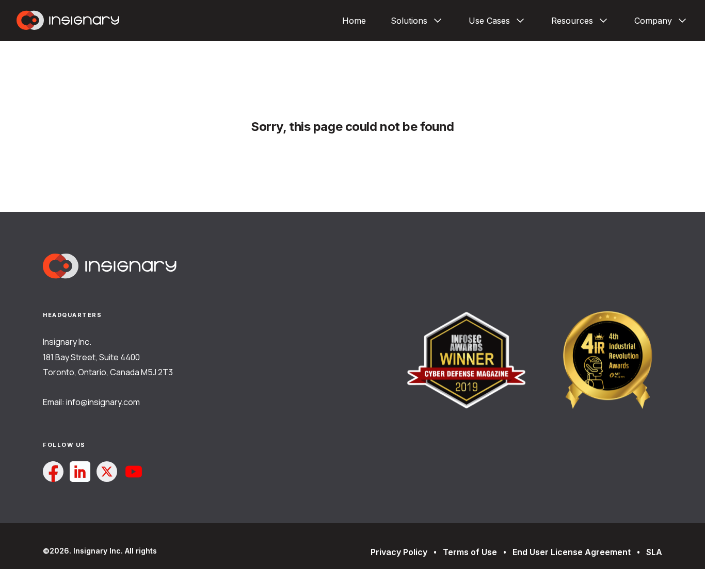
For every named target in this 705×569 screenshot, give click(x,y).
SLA (654, 552)
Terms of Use (470, 552)
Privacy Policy (399, 552)
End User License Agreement (571, 552)
